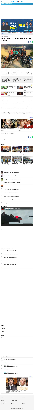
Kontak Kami (2, 397)
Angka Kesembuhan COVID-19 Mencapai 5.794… (11, 373)
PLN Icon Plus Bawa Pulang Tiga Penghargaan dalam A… (12, 199)
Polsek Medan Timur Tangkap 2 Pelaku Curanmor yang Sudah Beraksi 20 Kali (27, 79)
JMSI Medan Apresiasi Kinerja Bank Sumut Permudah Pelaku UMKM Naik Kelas (6, 153)
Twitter (13, 403)
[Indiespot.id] (17, 1)
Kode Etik (23, 397)
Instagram (23, 403)
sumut (3, 331)
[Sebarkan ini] (28, 42)
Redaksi (12, 397)
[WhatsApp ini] (32, 42)
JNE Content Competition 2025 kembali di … (10, 264)
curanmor (2, 133)
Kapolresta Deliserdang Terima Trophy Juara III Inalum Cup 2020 (25, 140)
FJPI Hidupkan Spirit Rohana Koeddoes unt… (10, 257)
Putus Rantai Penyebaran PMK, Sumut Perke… (11, 366)
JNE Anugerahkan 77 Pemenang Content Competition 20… (13, 203)
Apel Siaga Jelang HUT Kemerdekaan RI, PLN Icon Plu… (12, 179)
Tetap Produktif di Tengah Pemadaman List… (8, 248)
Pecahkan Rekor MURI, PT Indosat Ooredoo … (11, 254)
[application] (17, 216)
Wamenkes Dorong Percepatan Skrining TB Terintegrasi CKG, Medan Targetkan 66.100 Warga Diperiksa (27, 153)
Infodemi (5, 362)
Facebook (3, 403)
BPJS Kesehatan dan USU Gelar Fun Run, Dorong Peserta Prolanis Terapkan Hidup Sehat (28, 163)
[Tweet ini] (30, 42)
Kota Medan (3, 328)
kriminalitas (6, 133)
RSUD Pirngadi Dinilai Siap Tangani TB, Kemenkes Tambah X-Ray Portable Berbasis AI (17, 163)
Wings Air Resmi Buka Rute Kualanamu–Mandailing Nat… (12, 182)
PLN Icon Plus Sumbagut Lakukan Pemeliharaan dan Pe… (12, 189)
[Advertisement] (17, 11)
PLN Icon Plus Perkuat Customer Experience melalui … (12, 175)
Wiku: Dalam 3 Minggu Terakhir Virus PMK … (10, 359)
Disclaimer (2, 400)
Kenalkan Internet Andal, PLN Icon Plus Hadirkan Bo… (12, 172)
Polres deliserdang (11, 133)
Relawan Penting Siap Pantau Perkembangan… (8, 356)
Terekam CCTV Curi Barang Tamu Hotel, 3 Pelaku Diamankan (8, 139)
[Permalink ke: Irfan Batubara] (1, 42)
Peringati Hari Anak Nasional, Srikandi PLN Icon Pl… (11, 192)
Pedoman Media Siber (14, 400)
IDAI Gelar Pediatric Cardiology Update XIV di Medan (16, 152)
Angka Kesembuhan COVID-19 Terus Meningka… (11, 369)
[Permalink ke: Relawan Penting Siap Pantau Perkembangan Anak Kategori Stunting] (17, 346)
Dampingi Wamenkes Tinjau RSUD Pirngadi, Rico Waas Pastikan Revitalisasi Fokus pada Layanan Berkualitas (5, 163)
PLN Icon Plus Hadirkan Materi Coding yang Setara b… (12, 196)
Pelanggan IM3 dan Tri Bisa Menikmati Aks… (10, 250)
